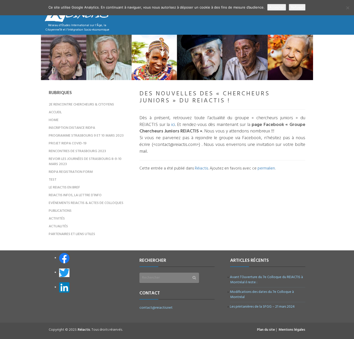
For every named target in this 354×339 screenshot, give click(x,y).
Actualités (58, 226)
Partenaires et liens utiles (72, 234)
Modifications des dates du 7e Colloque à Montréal (262, 294)
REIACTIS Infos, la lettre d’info (75, 195)
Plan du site (266, 330)
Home (54, 120)
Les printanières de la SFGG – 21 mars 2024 (262, 307)
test (52, 180)
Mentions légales (292, 330)
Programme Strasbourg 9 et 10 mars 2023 (86, 136)
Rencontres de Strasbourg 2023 (77, 151)
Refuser (297, 7)
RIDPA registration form (71, 172)
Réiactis (201, 168)
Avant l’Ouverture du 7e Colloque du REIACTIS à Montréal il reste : (266, 279)
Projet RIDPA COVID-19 (68, 143)
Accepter (276, 7)
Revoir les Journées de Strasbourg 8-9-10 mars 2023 (85, 161)
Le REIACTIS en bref (64, 187)
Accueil (55, 112)
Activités (57, 219)
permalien (266, 168)
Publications (60, 211)
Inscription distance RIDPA (72, 128)
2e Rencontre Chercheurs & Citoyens (81, 105)
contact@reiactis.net (156, 308)
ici (173, 125)
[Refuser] (347, 7)
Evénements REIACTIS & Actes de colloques (86, 203)
